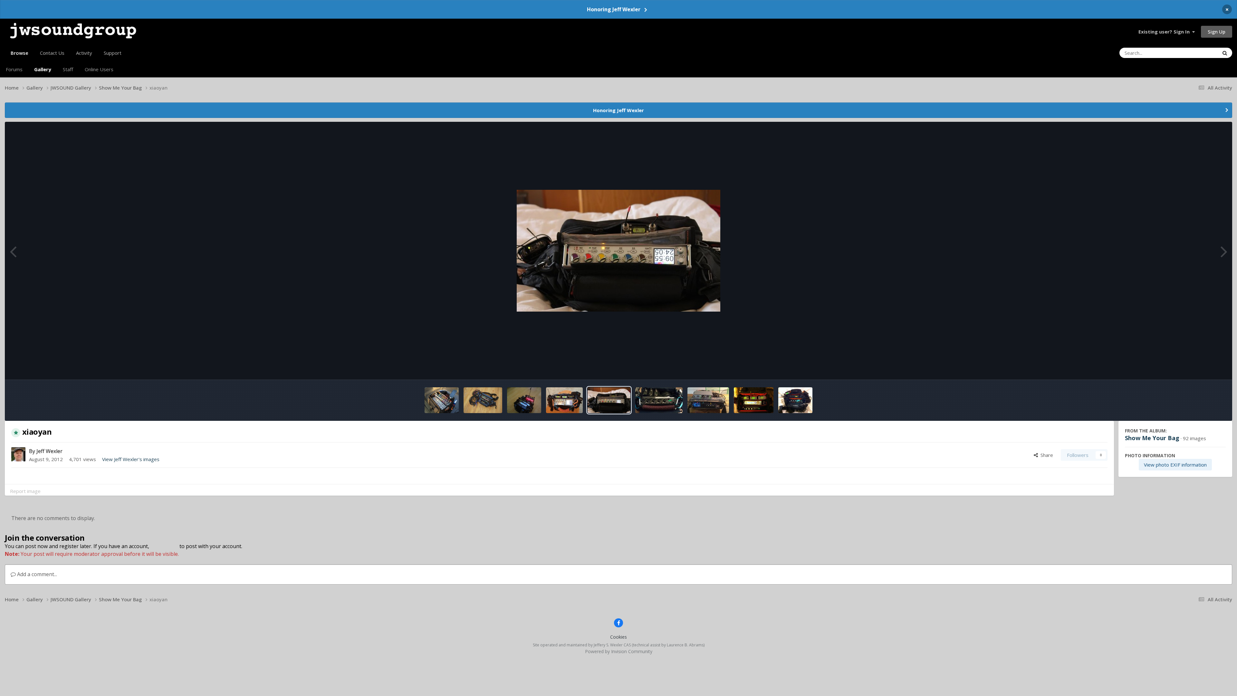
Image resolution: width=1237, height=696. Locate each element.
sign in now (164, 546)
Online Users (99, 69)
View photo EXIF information (1175, 464)
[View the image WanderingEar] (659, 400)
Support (112, 53)
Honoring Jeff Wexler (613, 9)
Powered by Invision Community (618, 651)
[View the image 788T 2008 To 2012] (442, 400)
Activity (84, 53)
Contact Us (52, 53)
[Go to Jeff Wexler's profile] (18, 454)
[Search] (1224, 53)
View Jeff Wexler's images (130, 459)
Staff (68, 69)
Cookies (618, 637)
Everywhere (1198, 52)
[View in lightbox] (618, 251)
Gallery (42, 69)
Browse (19, 53)
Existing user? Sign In (1165, 31)
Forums (14, 69)
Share (1045, 455)
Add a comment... (36, 574)
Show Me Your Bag (1152, 438)
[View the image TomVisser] (708, 400)
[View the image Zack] (564, 400)
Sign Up (1216, 31)
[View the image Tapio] (795, 400)
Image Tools (1203, 367)
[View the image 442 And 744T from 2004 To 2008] (524, 400)
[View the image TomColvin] (753, 400)
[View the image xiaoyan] (609, 400)
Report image (25, 491)
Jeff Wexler (49, 451)
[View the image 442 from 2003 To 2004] (483, 400)
